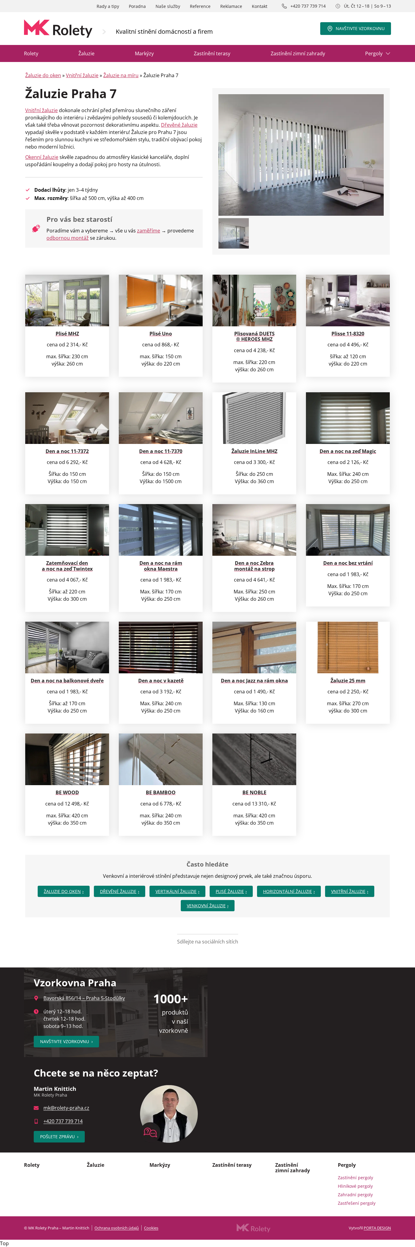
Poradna (137, 6)
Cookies (151, 1228)
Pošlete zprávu (59, 1136)
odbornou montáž (67, 238)
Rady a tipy (108, 6)
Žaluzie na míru (121, 75)
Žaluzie (86, 53)
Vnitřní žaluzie (82, 75)
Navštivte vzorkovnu (360, 28)
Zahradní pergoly (355, 1194)
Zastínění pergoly (355, 1177)
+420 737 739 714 (308, 6)
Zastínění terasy (212, 53)
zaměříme (148, 230)
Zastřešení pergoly (357, 1203)
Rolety (31, 53)
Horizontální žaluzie (287, 891)
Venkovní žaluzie (206, 906)
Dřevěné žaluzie (179, 125)
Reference (200, 6)
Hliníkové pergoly (355, 1186)
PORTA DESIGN (377, 1228)
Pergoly (373, 53)
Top (4, 1243)
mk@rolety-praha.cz (66, 1107)
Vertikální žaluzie (176, 891)
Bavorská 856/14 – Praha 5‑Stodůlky (84, 998)
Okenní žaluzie (41, 157)
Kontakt (259, 6)
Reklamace (231, 6)
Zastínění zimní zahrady (298, 53)
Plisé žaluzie (230, 891)
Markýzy (144, 53)
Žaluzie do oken (43, 75)
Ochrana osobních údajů (116, 1228)
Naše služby (168, 6)
